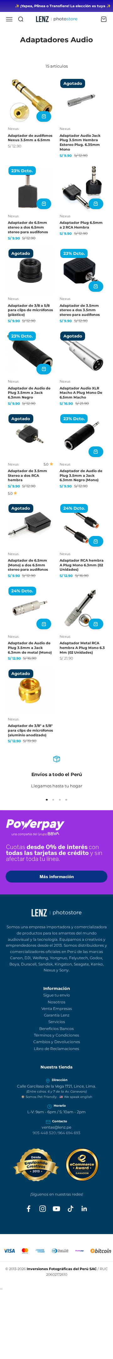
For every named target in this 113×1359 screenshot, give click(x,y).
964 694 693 (69, 1133)
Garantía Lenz (56, 1015)
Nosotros (56, 1002)
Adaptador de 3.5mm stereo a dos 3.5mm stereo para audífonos (80, 310)
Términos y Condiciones (56, 1035)
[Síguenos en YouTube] (56, 1209)
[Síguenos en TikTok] (71, 1209)
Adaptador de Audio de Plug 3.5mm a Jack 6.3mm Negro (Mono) (81, 475)
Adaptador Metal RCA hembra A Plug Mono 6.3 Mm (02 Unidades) (82, 648)
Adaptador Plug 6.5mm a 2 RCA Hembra (81, 224)
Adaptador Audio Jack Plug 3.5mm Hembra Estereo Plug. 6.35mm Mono (80, 142)
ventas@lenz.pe (56, 1127)
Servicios (56, 1021)
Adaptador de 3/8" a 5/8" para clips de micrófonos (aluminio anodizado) (30, 730)
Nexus (13, 128)
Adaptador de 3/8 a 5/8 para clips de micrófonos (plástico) (30, 310)
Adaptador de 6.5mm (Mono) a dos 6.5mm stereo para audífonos (28, 565)
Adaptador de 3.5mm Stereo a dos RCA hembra (27, 475)
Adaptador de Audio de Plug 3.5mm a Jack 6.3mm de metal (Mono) (30, 648)
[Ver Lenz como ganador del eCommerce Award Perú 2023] (56, 1165)
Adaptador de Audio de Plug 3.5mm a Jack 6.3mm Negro (29, 393)
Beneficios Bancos (56, 1028)
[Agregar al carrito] (43, 116)
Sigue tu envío (56, 995)
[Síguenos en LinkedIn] (84, 1209)
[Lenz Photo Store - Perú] (56, 913)
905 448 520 (44, 1133)
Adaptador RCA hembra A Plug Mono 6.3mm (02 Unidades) (82, 565)
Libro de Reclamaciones (56, 1048)
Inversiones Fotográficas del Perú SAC (62, 1269)
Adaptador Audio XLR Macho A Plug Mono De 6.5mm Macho (81, 393)
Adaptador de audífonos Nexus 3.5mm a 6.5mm (30, 137)
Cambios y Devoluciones (56, 1041)
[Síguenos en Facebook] (28, 1209)
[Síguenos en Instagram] (43, 1209)
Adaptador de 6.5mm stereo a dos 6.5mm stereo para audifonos (28, 227)
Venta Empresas (56, 1008)
